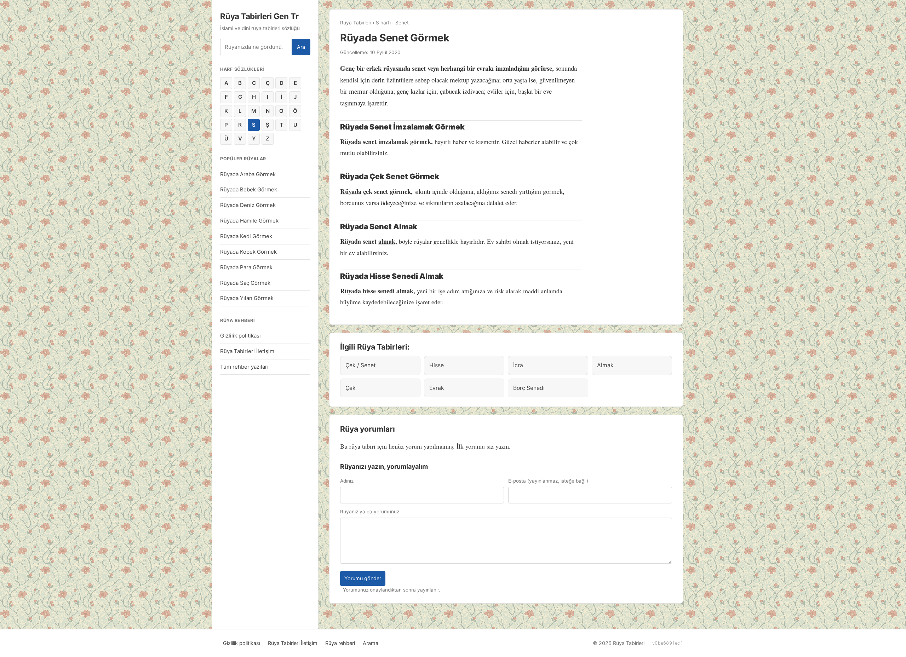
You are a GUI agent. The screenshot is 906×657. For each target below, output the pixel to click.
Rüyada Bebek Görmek (248, 189)
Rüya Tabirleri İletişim (247, 351)
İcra (518, 365)
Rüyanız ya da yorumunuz (369, 511)
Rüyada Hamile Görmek (249, 220)
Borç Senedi (529, 388)
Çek (350, 388)
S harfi (383, 22)
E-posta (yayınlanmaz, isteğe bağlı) (548, 481)
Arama (370, 643)
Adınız (347, 481)
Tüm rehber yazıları (244, 366)
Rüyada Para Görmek (246, 267)
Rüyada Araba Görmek (248, 174)
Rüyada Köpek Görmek (248, 251)
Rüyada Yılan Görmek (247, 298)
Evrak (436, 388)
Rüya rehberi (340, 643)
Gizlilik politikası (240, 335)
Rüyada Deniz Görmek (248, 205)
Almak (605, 365)
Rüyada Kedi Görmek (246, 236)
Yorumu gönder (362, 578)
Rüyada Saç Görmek (245, 282)
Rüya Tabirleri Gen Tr (259, 16)
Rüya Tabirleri (355, 22)
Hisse (436, 365)
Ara (301, 47)
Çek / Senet (360, 365)
